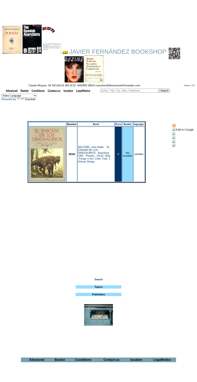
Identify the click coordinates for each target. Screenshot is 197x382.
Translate (30, 99)
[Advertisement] (98, 10)
